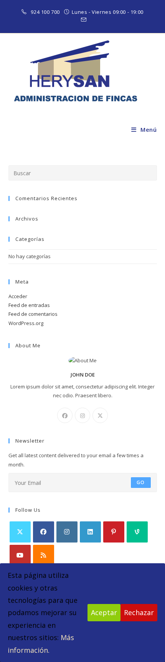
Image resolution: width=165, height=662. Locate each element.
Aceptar (104, 612)
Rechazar (139, 612)
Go (141, 482)
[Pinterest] (113, 532)
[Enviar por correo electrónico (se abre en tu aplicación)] (82, 20)
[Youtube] (20, 555)
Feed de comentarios (33, 313)
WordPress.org (25, 323)
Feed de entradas (29, 305)
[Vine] (137, 532)
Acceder (17, 296)
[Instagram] (82, 415)
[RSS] (43, 555)
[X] (100, 415)
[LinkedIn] (90, 532)
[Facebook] (65, 415)
